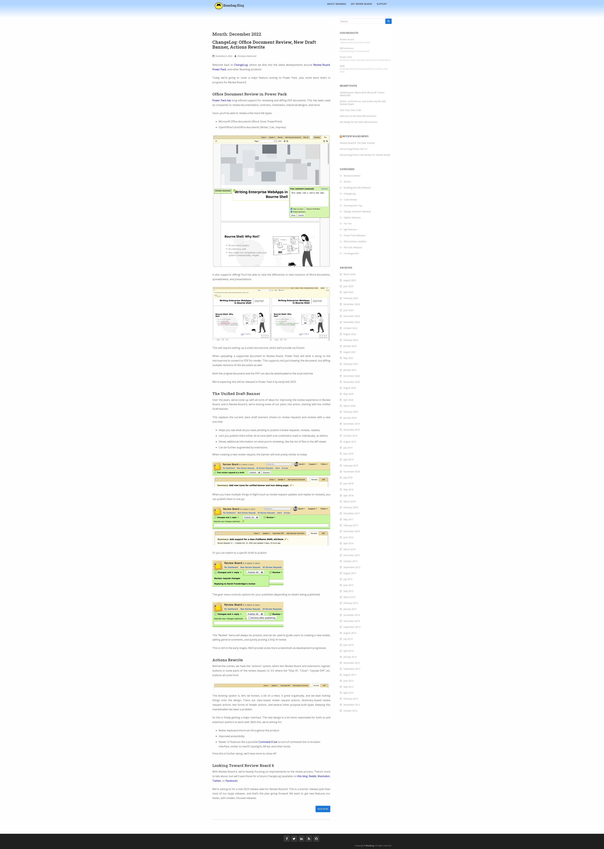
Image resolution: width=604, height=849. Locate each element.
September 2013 (351, 668)
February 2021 (350, 363)
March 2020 (349, 405)
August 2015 (349, 573)
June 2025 (348, 286)
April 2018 (348, 495)
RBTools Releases (353, 247)
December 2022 (351, 316)
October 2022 (350, 328)
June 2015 (348, 585)
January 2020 (350, 417)
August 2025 (349, 280)
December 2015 (351, 555)
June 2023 (348, 310)
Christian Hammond (246, 56)
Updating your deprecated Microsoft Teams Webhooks (362, 94)
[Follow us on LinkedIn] (301, 838)
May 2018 (348, 489)
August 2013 (349, 674)
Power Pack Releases (355, 235)
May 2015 (348, 591)
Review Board (321, 65)
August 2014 (349, 632)
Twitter (216, 780)
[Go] (388, 21)
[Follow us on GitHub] (316, 838)
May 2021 (348, 357)
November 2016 (351, 531)
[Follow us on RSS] (309, 838)
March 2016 (349, 549)
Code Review (350, 199)
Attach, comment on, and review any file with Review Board (363, 103)
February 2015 (350, 603)
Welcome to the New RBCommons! (358, 116)
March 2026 (349, 274)
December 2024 (351, 304)
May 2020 (348, 393)
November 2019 (351, 429)
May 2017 (348, 519)
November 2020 (351, 381)
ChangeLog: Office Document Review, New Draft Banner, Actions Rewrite (264, 44)
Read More (323, 809)
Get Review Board (361, 3)
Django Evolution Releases (357, 211)
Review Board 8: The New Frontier (357, 142)
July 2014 (347, 638)
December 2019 (351, 423)
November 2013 (351, 662)
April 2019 (348, 459)
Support (382, 3)
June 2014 (348, 644)
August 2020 (349, 387)
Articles (347, 181)
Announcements (352, 175)
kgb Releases (350, 229)
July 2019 (347, 447)
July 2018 (347, 477)
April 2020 (348, 399)
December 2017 (351, 513)
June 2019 (348, 453)
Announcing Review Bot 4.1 (354, 148)
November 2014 (351, 620)
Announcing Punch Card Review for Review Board (365, 154)
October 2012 (350, 710)
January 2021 (350, 369)
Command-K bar (268, 742)
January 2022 (350, 346)
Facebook (231, 780)
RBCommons (346, 48)
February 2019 (350, 465)
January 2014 (350, 656)
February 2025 (350, 298)
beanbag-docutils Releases (357, 187)
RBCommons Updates (355, 241)
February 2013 (350, 698)
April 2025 (348, 292)
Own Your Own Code (350, 110)
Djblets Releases (352, 217)
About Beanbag (336, 3)
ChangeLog (241, 65)
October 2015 (350, 561)
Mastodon (324, 776)
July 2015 (347, 579)
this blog (302, 776)
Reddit (312, 776)
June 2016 (348, 537)
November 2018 (351, 471)
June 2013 (348, 680)
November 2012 (351, 704)
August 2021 (349, 351)
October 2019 (350, 435)
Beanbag (370, 845)
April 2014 (348, 650)
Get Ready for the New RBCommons (359, 121)
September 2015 (351, 567)
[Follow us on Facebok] (287, 838)
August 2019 (349, 441)
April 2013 (348, 692)
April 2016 (348, 543)
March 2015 (349, 597)
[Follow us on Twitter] (294, 838)
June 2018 (348, 483)
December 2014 (351, 615)
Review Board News (355, 136)
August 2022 (349, 334)
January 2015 (350, 609)
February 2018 (350, 507)
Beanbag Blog (233, 5)
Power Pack (219, 69)
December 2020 (351, 375)
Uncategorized (351, 253)
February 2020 (350, 411)
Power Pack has (221, 100)
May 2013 (348, 686)
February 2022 (350, 340)
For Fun (348, 223)
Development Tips (353, 205)
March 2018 (349, 501)
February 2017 (350, 525)
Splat (342, 65)
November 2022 (351, 322)
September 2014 (351, 626)
